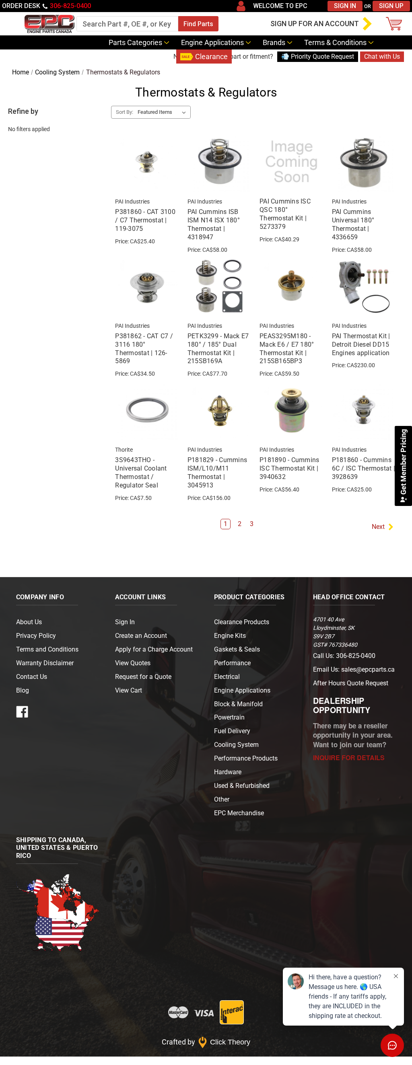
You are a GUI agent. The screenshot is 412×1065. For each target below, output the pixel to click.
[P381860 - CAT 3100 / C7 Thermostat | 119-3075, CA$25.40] (146, 161)
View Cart (128, 690)
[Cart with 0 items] (396, 24)
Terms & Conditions (335, 42)
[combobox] (127, 23)
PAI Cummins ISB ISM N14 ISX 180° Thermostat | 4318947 (213, 224)
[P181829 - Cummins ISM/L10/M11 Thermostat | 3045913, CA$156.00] (219, 409)
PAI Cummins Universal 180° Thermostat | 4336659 (353, 224)
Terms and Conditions (47, 649)
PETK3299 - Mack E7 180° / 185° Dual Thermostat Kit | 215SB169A (218, 348)
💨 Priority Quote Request (317, 56)
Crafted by (206, 1042)
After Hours (350, 683)
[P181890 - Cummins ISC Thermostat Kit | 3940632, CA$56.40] (291, 409)
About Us (29, 622)
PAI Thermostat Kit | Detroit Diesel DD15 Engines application (361, 344)
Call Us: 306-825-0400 (344, 656)
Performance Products (246, 758)
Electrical (227, 677)
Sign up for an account (314, 23)
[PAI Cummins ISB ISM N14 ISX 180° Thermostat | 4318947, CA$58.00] (219, 161)
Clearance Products (241, 622)
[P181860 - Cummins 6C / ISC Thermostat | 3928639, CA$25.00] (363, 409)
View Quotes (132, 663)
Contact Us (126, 56)
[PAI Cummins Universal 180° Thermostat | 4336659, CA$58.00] (363, 161)
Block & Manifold (238, 704)
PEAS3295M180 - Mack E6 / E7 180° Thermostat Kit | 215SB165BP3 (287, 348)
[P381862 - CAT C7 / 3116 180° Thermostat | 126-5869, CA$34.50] (146, 286)
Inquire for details (349, 757)
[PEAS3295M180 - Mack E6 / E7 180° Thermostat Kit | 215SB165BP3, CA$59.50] (291, 286)
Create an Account (141, 635)
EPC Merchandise (239, 813)
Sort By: (124, 112)
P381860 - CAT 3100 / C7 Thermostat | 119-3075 (145, 220)
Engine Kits (230, 635)
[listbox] (163, 112)
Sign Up (391, 6)
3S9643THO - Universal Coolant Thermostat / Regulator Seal (141, 472)
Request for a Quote (143, 677)
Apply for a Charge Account (154, 649)
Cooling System (236, 744)
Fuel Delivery (232, 731)
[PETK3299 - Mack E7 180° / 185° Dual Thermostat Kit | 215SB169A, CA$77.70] (219, 286)
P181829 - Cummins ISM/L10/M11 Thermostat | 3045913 (217, 472)
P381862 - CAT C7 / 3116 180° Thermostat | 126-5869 (144, 348)
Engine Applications (212, 42)
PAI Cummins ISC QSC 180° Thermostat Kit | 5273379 (285, 213)
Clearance (211, 56)
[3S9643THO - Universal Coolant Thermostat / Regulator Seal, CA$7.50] (146, 409)
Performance (232, 663)
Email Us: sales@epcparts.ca (354, 669)
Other (221, 799)
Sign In (345, 6)
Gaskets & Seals (237, 649)
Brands (274, 42)
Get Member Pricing (403, 462)
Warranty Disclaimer (45, 663)
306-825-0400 (70, 6)
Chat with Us (382, 56)
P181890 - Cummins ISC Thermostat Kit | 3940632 (289, 468)
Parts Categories (135, 42)
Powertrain (229, 717)
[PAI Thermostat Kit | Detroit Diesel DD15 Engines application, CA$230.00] (363, 286)
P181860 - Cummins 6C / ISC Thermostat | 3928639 (363, 468)
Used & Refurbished (242, 785)
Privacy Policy (36, 635)
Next (378, 526)
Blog (163, 56)
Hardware (227, 772)
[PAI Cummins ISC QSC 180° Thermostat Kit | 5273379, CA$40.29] (291, 161)
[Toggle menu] (10, 24)
